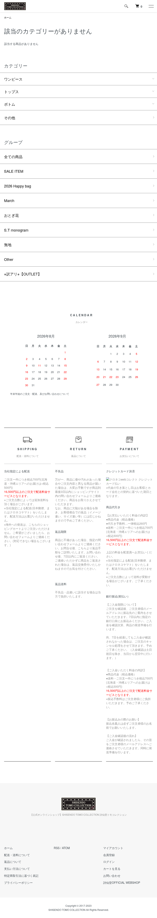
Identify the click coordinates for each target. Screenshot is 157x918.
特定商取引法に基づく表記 (21, 875)
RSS (56, 848)
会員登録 (109, 855)
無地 (7, 244)
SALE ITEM (13, 171)
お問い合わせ (111, 875)
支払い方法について (17, 869)
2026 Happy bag (17, 185)
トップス (11, 91)
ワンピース (13, 79)
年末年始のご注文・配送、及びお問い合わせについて (39, 393)
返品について (12, 862)
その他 (9, 117)
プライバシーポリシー (18, 882)
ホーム (7, 17)
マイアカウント (113, 848)
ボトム (9, 104)
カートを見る (111, 869)
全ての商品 (13, 156)
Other (8, 259)
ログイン (109, 862)
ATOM (66, 848)
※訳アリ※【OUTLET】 (22, 273)
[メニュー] (151, 6)
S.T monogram (16, 230)
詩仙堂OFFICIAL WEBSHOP (121, 882)
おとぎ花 (11, 215)
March (9, 200)
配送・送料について (17, 855)
